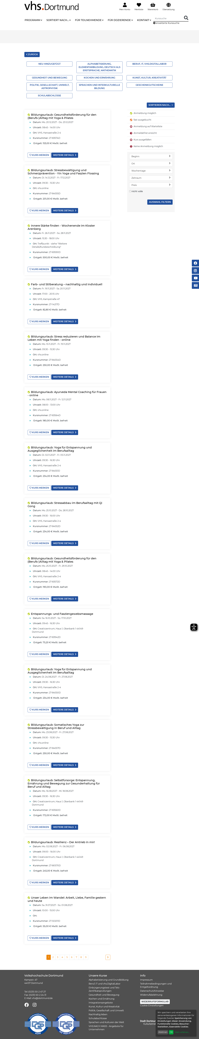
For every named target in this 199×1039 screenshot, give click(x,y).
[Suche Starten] (186, 18)
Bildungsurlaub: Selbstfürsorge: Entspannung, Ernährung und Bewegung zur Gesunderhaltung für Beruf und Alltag (64, 783)
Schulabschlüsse (49, 95)
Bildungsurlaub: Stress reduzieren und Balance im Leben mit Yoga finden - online (64, 338)
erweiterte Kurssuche (167, 23)
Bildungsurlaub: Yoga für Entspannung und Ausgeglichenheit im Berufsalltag (60, 449)
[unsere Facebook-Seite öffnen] (26, 1005)
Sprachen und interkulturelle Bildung (99, 87)
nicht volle (137, 191)
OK (171, 1032)
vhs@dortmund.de (42, 998)
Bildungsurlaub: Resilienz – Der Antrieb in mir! (63, 842)
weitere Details (63, 155)
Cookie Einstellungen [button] (152, 1005)
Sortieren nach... (160, 105)
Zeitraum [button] (136, 178)
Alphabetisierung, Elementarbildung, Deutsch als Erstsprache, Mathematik (99, 67)
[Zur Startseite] (51, 5)
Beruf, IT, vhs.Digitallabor (149, 64)
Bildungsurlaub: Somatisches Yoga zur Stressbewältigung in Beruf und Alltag (56, 726)
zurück (32, 54)
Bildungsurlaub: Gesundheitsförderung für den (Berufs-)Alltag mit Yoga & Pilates (62, 116)
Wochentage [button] (138, 170)
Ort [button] (133, 163)
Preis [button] (134, 185)
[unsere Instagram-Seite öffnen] (34, 1005)
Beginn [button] (135, 156)
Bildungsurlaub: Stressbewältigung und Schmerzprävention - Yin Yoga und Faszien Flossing (63, 172)
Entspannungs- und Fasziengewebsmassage (62, 613)
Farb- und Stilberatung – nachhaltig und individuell (66, 284)
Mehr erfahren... (182, 1032)
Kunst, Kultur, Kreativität (149, 77)
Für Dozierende (119, 20)
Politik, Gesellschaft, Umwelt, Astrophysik (49, 87)
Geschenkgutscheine (149, 85)
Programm (32, 20)
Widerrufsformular (155, 1001)
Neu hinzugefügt (49, 64)
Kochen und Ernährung (99, 77)
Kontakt (143, 20)
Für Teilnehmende (88, 20)
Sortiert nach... (57, 20)
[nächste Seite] (107, 957)
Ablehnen (162, 1032)
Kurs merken (40, 155)
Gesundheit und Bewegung (49, 77)
